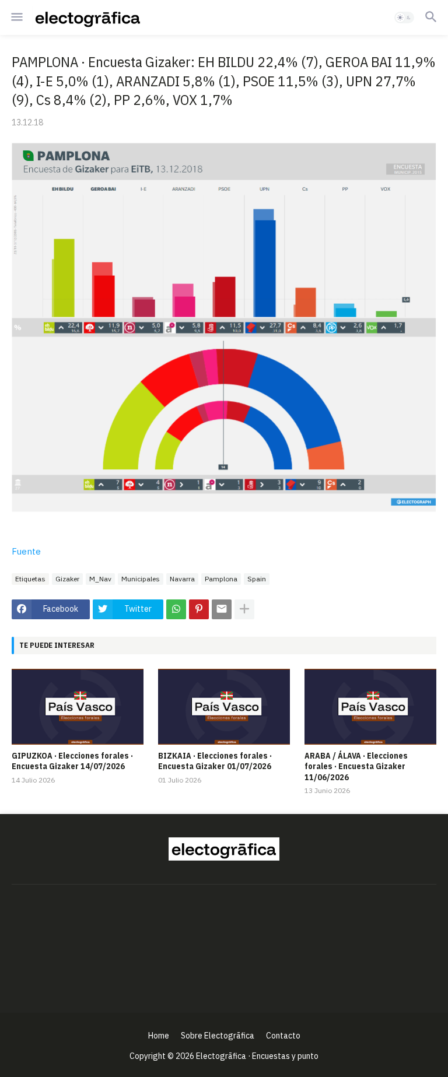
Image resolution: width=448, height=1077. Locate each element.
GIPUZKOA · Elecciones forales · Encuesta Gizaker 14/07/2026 (72, 760)
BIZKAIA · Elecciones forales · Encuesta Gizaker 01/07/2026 (215, 760)
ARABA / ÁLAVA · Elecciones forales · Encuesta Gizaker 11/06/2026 (356, 766)
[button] (16, 17)
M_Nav (100, 578)
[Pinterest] (199, 609)
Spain (256, 578)
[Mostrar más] (244, 609)
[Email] (222, 609)
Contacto (283, 1035)
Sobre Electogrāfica (217, 1035)
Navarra (182, 578)
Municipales (140, 578)
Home (158, 1035)
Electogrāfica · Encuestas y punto (257, 1056)
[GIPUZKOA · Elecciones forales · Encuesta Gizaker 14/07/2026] (78, 707)
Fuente (26, 551)
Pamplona (221, 578)
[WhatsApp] (176, 609)
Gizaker (67, 578)
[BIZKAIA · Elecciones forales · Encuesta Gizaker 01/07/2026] (224, 707)
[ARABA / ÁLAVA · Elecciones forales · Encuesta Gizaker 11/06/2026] (370, 707)
